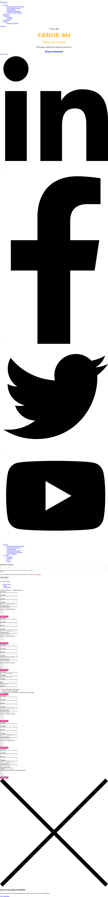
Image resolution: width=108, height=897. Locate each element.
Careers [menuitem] (9, 561)
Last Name (3, 595)
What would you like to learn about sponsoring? (13, 770)
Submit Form (4, 616)
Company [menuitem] (6, 555)
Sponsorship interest (5, 767)
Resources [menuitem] (9, 558)
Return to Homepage (54, 51)
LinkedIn (2, 686)
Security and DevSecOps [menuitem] (13, 547)
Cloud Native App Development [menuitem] (15, 546)
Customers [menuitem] (9, 557)
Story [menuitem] (8, 560)
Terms (5, 585)
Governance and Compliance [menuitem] (14, 552)
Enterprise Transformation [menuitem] (14, 550)
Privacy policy (7, 584)
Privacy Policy (37, 574)
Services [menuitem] (5, 544)
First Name (3, 591)
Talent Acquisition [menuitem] (11, 554)
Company (2, 602)
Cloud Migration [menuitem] (11, 549)
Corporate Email (4, 606)
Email (1, 682)
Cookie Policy (7, 587)
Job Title (2, 598)
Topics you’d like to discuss (7, 609)
